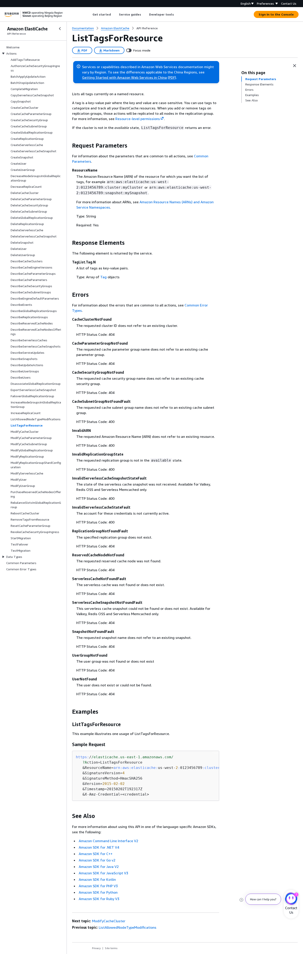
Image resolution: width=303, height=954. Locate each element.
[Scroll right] (177, 14)
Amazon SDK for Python (98, 892)
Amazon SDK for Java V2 (99, 866)
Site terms (111, 948)
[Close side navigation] (60, 28)
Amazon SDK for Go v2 (97, 860)
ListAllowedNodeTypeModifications (127, 927)
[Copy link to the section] (68, 145)
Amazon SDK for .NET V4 (99, 847)
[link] (147, 28)
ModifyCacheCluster (108, 921)
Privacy (96, 948)
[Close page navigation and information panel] (294, 65)
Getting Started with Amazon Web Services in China (124, 77)
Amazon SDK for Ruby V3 (99, 899)
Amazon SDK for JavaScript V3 (103, 873)
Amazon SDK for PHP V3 (98, 886)
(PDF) (172, 77)
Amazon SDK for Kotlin (97, 879)
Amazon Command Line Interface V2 (108, 841)
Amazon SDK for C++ (95, 853)
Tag (103, 277)
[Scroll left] (89, 14)
